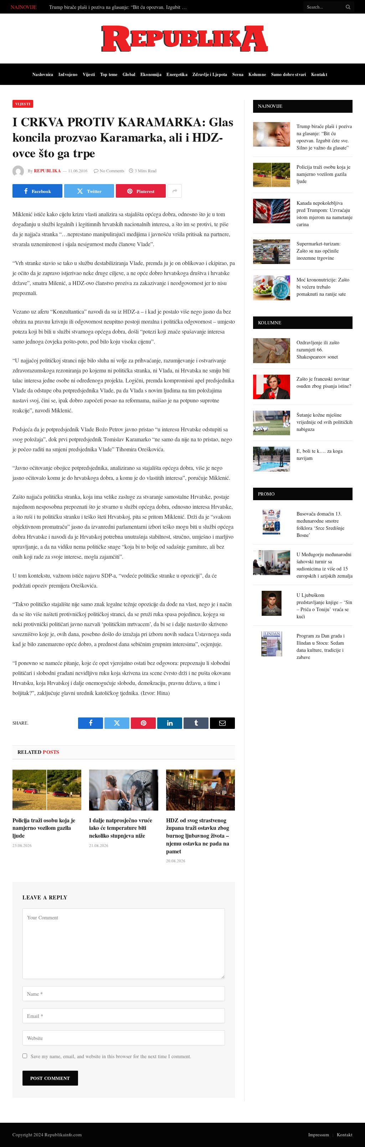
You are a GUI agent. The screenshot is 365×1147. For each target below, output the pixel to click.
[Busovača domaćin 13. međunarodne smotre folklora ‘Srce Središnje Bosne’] (271, 521)
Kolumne (257, 74)
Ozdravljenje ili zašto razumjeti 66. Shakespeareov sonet (318, 349)
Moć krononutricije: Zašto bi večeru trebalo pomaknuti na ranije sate (323, 286)
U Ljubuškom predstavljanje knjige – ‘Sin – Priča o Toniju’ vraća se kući (324, 606)
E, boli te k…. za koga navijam (320, 454)
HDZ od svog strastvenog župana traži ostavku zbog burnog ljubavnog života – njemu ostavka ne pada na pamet (197, 835)
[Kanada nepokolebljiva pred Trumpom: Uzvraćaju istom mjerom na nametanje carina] (271, 211)
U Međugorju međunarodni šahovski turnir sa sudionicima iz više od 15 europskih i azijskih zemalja (325, 565)
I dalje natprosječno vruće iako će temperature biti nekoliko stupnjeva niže (120, 827)
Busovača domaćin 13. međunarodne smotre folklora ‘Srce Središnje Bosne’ (320, 524)
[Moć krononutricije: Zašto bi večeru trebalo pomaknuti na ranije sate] (271, 287)
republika (47, 171)
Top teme (109, 74)
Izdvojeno (67, 74)
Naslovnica (42, 74)
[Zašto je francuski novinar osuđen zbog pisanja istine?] (271, 387)
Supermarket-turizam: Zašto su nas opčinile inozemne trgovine (319, 250)
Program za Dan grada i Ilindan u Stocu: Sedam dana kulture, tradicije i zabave (321, 646)
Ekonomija (150, 74)
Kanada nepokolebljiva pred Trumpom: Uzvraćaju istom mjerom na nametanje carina (325, 213)
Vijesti (89, 74)
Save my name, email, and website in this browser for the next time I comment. (111, 1056)
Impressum (318, 1134)
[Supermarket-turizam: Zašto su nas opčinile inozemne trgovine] (271, 251)
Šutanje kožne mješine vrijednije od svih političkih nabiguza (325, 421)
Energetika (176, 74)
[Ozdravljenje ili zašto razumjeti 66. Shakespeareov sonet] (271, 350)
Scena (237, 74)
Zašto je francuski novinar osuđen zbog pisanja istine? (324, 382)
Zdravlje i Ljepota (209, 74)
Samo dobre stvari (288, 74)
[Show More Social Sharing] (175, 191)
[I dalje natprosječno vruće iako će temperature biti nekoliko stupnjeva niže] (123, 790)
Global (129, 74)
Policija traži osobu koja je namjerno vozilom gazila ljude (107, 7)
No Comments (112, 170)
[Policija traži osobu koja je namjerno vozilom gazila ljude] (46, 790)
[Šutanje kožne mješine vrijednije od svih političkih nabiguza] (271, 423)
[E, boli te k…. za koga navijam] (271, 459)
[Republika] (182, 38)
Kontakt (319, 74)
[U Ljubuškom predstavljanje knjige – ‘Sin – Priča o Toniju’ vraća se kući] (271, 603)
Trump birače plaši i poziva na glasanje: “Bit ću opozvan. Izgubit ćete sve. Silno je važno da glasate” (324, 137)
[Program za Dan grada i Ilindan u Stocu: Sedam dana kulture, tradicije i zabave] (271, 643)
